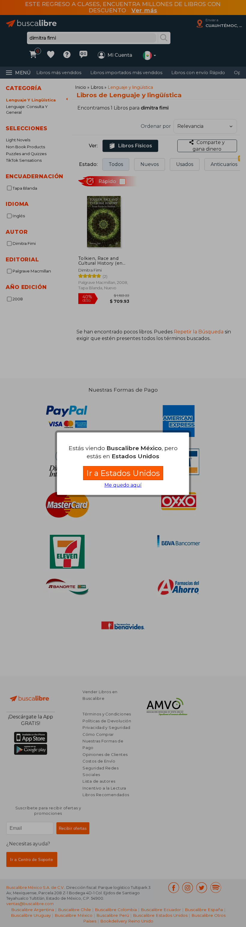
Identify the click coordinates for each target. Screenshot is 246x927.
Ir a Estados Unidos (123, 473)
